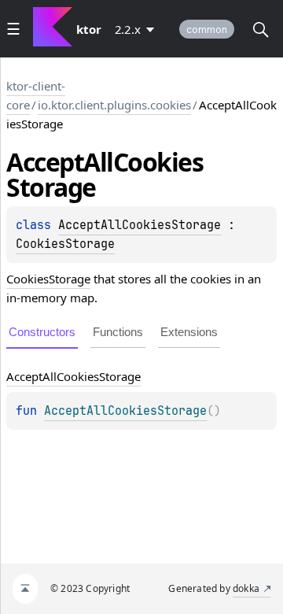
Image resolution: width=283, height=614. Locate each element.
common (206, 29)
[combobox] (137, 29)
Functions (118, 331)
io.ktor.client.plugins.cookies (114, 105)
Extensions (189, 331)
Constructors (42, 331)
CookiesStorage (65, 244)
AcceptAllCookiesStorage (139, 225)
